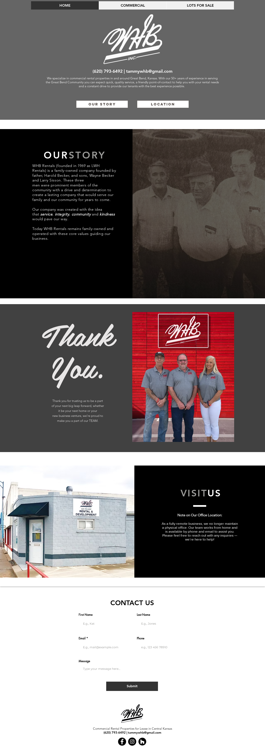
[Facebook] (122, 742)
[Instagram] (132, 742)
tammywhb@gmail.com (149, 71)
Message (84, 661)
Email (82, 638)
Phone (140, 638)
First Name (86, 614)
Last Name (143, 614)
